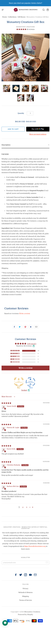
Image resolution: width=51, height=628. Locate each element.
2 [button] (22, 507)
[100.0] (30, 382)
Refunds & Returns (26, 592)
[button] (21, 29)
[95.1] (18, 382)
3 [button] (26, 507)
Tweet (19, 327)
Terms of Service (25, 600)
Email (36, 327)
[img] (6, 403)
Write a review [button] (25, 368)
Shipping (25, 596)
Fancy (31, 327)
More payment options (37, 134)
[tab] (25, 145)
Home (4, 17)
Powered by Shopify (25, 614)
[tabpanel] (25, 225)
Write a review (24, 313)
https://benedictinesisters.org (35, 546)
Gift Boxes (21, 17)
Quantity (21, 113)
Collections (12, 17)
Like (14, 327)
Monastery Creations (25, 27)
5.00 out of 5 (31, 344)
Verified (24, 390)
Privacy (25, 588)
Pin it (25, 327)
